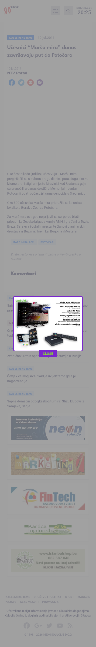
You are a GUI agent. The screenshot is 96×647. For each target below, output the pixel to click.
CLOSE (48, 353)
